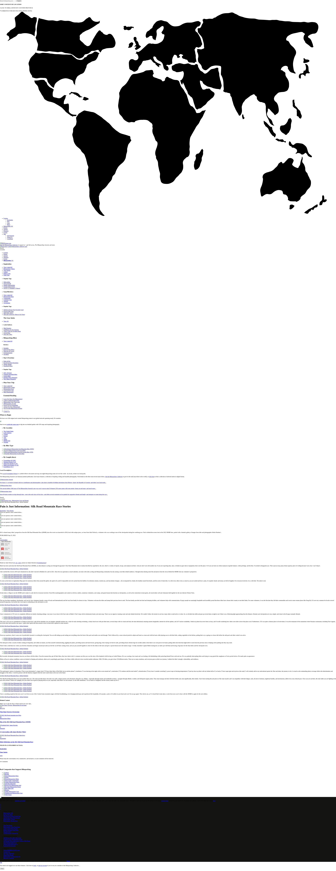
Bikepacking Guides (9, 387)
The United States (8, 431)
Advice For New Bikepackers (12, 407)
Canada (6, 434)
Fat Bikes (6, 354)
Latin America (7, 433)
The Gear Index (8, 825)
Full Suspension (8, 353)
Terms (68, 861)
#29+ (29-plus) (8, 373)
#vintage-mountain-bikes (10, 374)
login (34, 865)
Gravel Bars (7, 333)
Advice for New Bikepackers (12, 817)
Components (7, 298)
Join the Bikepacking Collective (9, 245)
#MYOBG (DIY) (8, 313)
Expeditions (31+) (8, 466)
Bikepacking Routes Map (11, 821)
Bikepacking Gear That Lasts (12, 402)
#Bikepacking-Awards (10, 403)
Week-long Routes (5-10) (11, 463)
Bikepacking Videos (9, 269)
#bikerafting (7, 282)
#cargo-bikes (7, 376)
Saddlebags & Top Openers (11, 330)
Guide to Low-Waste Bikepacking (13, 839)
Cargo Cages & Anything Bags (12, 331)
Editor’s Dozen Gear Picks (11, 830)
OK (1, 862)
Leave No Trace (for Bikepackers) (13, 399)
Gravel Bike (22, 450)
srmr (1, 755)
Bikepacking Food (9, 389)
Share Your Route (8, 855)
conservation (164, 800)
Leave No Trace (8, 814)
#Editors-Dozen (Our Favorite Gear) (14, 310)
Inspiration (3, 510)
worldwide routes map (12, 424)
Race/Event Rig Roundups (11, 363)
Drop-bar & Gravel (9, 351)
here (214, 800)
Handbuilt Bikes (8, 366)
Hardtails (6, 348)
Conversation (3, 540)
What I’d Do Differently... (11, 844)
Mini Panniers (7, 328)
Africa (5, 439)
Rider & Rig (7, 361)
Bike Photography (9, 392)
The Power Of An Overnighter (12, 816)
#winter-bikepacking (9, 287)
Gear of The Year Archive (11, 828)
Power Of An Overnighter (11, 405)
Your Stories (7, 270)
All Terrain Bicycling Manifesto (12, 837)
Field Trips (6, 275)
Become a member (9, 858)
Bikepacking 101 (8, 813)
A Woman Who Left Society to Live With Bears (17, 841)
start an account (42, 865)
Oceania (6, 442)
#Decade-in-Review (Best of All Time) (14, 314)
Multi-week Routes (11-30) (11, 465)
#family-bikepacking (9, 285)
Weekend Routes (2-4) (10, 462)
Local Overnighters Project (10, 473)
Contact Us (7, 411)
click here (151, 476)
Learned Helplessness (9, 845)
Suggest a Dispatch (9, 853)
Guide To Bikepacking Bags (11, 400)
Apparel (6, 301)
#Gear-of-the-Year (9, 311)
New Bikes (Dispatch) (10, 379)
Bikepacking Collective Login (12, 856)
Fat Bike (22, 453)
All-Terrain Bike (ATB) (26, 452)
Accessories (7, 303)
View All (6, 321)
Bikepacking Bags (9, 296)
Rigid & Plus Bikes (9, 349)
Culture (6, 272)
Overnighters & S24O (10, 460)
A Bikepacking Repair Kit (11, 833)
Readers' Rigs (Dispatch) (10, 377)
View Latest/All (8, 267)
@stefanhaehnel (41, 563)
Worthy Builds (8, 364)
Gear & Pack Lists (9, 390)
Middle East (7, 440)
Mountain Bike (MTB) (27, 449)
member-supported (20, 800)
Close (2, 868)
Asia (5, 437)
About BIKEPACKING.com (12, 850)
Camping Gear (8, 300)
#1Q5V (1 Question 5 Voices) (12, 288)
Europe (6, 436)
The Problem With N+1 (10, 842)
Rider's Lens (7, 273)
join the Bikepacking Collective (114, 476)
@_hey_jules (17, 563)
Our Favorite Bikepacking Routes (13, 408)
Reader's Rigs (7, 831)
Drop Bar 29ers (8, 334)
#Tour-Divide (7, 283)
